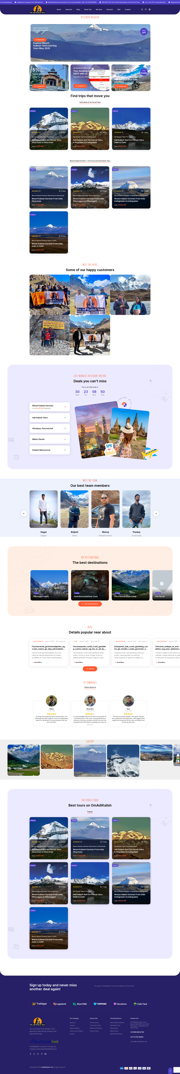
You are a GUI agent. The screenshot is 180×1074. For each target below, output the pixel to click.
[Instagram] (38, 1054)
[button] (39, 40)
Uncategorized (38, 641)
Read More (38, 662)
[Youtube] (45, 1054)
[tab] (90, 102)
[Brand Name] (39, 1004)
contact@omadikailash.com (138, 1041)
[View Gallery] (64, 115)
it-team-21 (61, 641)
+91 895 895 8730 (137, 1032)
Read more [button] (90, 724)
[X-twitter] (34, 1054)
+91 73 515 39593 (136, 1037)
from (33, 146)
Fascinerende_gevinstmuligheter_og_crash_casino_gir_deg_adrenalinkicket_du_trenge (49, 649)
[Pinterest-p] (42, 1054)
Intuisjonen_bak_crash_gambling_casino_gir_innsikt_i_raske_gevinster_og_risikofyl (131, 649)
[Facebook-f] (30, 1054)
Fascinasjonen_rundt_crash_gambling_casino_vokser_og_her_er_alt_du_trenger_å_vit (89, 649)
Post (76, 641)
